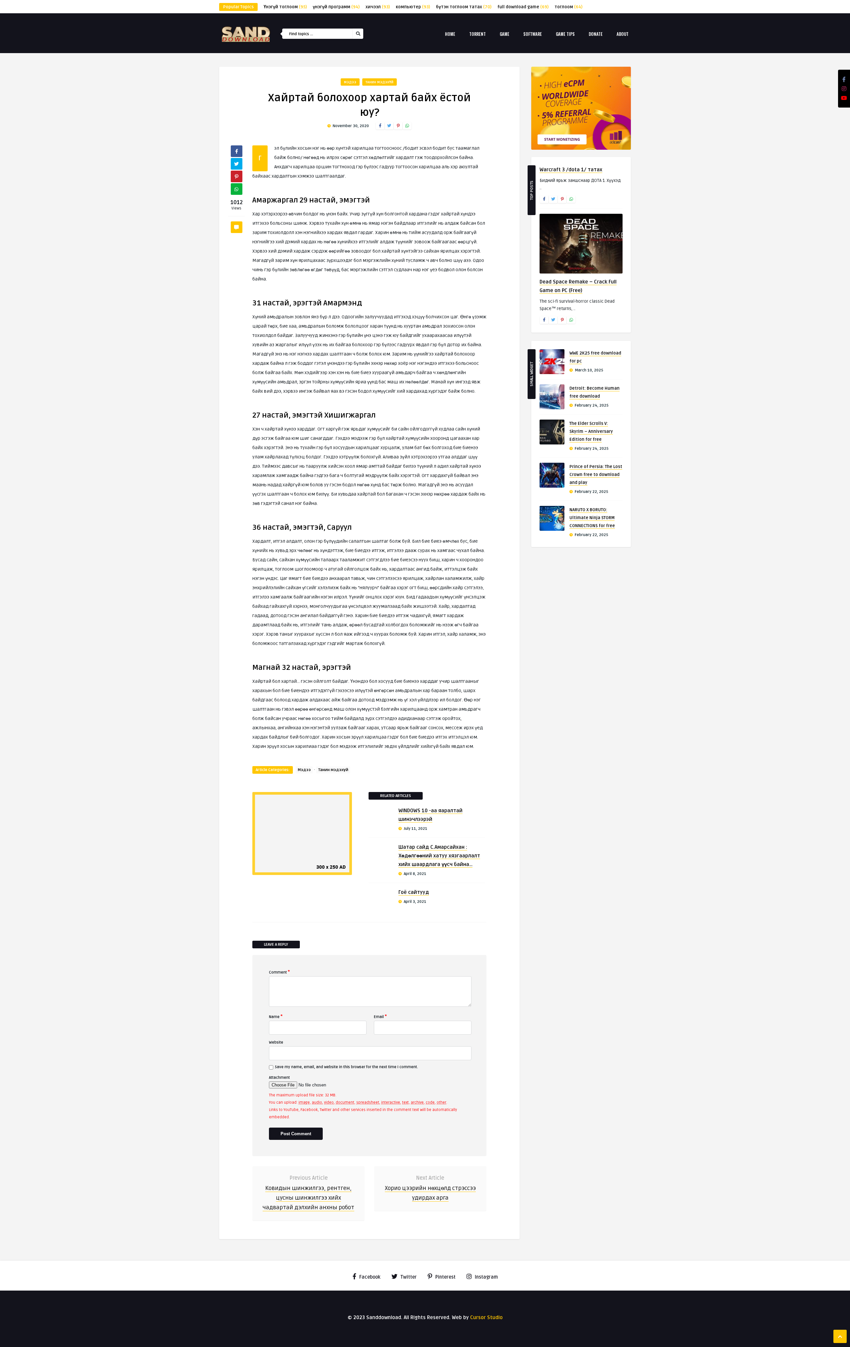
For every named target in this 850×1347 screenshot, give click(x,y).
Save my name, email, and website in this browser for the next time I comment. (346, 1067)
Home (450, 34)
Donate (596, 34)
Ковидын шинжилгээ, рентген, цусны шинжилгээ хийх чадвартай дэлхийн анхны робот (308, 1198)
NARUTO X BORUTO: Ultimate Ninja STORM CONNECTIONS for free (592, 517)
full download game (523, 7)
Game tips (565, 34)
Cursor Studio (486, 1317)
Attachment (279, 1077)
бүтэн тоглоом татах (463, 7)
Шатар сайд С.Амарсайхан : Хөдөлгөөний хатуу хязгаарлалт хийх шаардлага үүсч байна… (439, 855)
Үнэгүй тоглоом (285, 7)
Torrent (477, 34)
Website (276, 1042)
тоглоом (568, 7)
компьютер (413, 7)
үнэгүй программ (336, 7)
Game (504, 34)
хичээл (378, 7)
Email (380, 1016)
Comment (279, 972)
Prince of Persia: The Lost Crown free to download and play (595, 474)
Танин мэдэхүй (379, 82)
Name (276, 1016)
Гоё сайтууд (413, 892)
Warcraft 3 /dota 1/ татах (571, 170)
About (623, 34)
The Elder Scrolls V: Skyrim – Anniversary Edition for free (591, 431)
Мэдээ (350, 82)
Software (532, 34)
